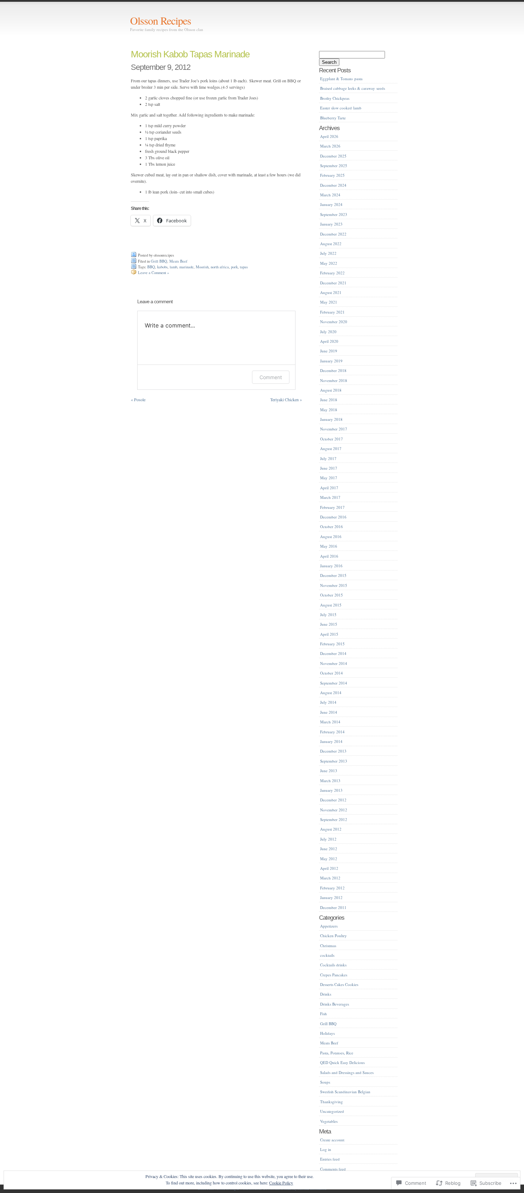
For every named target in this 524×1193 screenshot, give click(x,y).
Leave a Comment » (153, 272)
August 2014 (330, 692)
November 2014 (333, 663)
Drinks (325, 994)
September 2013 (333, 761)
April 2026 (329, 136)
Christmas (328, 945)
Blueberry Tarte (333, 117)
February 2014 (332, 731)
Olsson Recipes (160, 20)
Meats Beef (178, 261)
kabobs (162, 266)
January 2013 (331, 790)
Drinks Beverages (334, 1004)
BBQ (151, 266)
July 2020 (328, 331)
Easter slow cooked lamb (340, 107)
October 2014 (331, 673)
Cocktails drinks (333, 964)
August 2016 (330, 536)
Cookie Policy (281, 1183)
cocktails (327, 955)
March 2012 (330, 877)
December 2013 (333, 751)
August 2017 (330, 448)
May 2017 (328, 477)
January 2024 (331, 204)
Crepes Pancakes (333, 974)
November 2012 (333, 809)
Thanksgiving (331, 1101)
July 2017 (328, 458)
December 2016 (333, 517)
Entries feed (330, 1159)
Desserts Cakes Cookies (339, 984)
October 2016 (331, 526)
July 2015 (328, 614)
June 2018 (328, 399)
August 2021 (330, 292)
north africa (220, 266)
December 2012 (333, 799)
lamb (173, 266)
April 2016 (329, 556)
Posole (138, 399)
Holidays (327, 1033)
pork (234, 266)
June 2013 (328, 770)
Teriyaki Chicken (286, 399)
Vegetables (329, 1121)
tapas (244, 266)
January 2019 (331, 360)
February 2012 (332, 887)
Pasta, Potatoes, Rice (336, 1052)
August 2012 (330, 829)
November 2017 (333, 429)
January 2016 (331, 565)
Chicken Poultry (333, 935)
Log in (325, 1149)
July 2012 (328, 839)
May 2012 (328, 858)
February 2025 (332, 175)
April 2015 (329, 634)
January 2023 (331, 224)
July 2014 (328, 702)
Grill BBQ (159, 261)
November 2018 (333, 380)
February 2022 (332, 272)
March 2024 (330, 194)
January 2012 (331, 897)
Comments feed (333, 1169)
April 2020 (329, 341)
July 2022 (328, 253)
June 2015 (328, 624)
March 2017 (330, 497)
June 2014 (328, 712)
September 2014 (333, 683)
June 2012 (328, 848)
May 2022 (328, 263)
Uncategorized (332, 1111)
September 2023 (333, 214)
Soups (325, 1082)
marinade (186, 266)
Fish (323, 1013)
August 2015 (330, 605)
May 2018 (328, 409)
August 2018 (330, 390)
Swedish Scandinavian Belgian (345, 1091)
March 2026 (330, 146)
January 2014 (331, 741)
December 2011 (333, 907)
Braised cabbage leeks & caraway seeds (352, 88)
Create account (332, 1139)
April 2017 (329, 487)
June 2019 (328, 350)
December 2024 (333, 185)
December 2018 (333, 370)
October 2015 (331, 595)
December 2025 (333, 156)
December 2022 (333, 234)
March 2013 (330, 780)
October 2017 (331, 438)
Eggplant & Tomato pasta (341, 78)
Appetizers (329, 926)
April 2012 (329, 868)
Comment (271, 377)
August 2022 (330, 243)
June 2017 (328, 468)
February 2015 (332, 643)
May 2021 (328, 302)
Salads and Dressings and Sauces (347, 1072)
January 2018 (331, 419)
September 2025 (333, 165)
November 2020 (333, 321)
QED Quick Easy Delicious (342, 1062)
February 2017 (332, 507)
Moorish (202, 266)
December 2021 (333, 282)
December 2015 (333, 575)
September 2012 (333, 819)
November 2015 (333, 585)
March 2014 (330, 721)
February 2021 (332, 312)
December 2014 (333, 653)
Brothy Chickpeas (334, 98)
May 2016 (328, 546)
